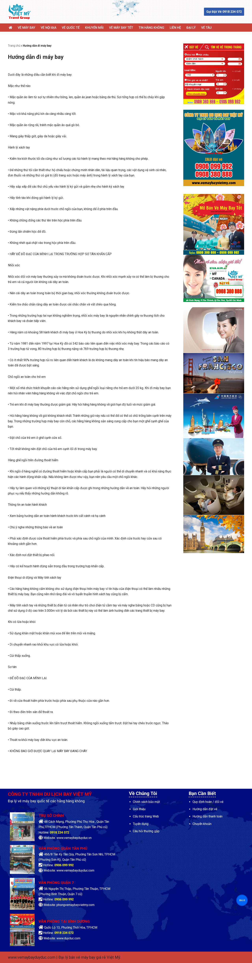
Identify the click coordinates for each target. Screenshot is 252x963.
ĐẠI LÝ (191, 28)
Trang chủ (14, 45)
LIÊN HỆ (175, 28)
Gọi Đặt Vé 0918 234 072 (224, 12)
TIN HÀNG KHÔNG (151, 28)
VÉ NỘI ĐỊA (48, 28)
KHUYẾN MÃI (94, 28)
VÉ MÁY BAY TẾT (121, 28)
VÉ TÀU (206, 28)
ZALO (242, 900)
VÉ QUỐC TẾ (71, 28)
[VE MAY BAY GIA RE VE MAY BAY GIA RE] (20, 12)
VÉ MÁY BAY (26, 28)
